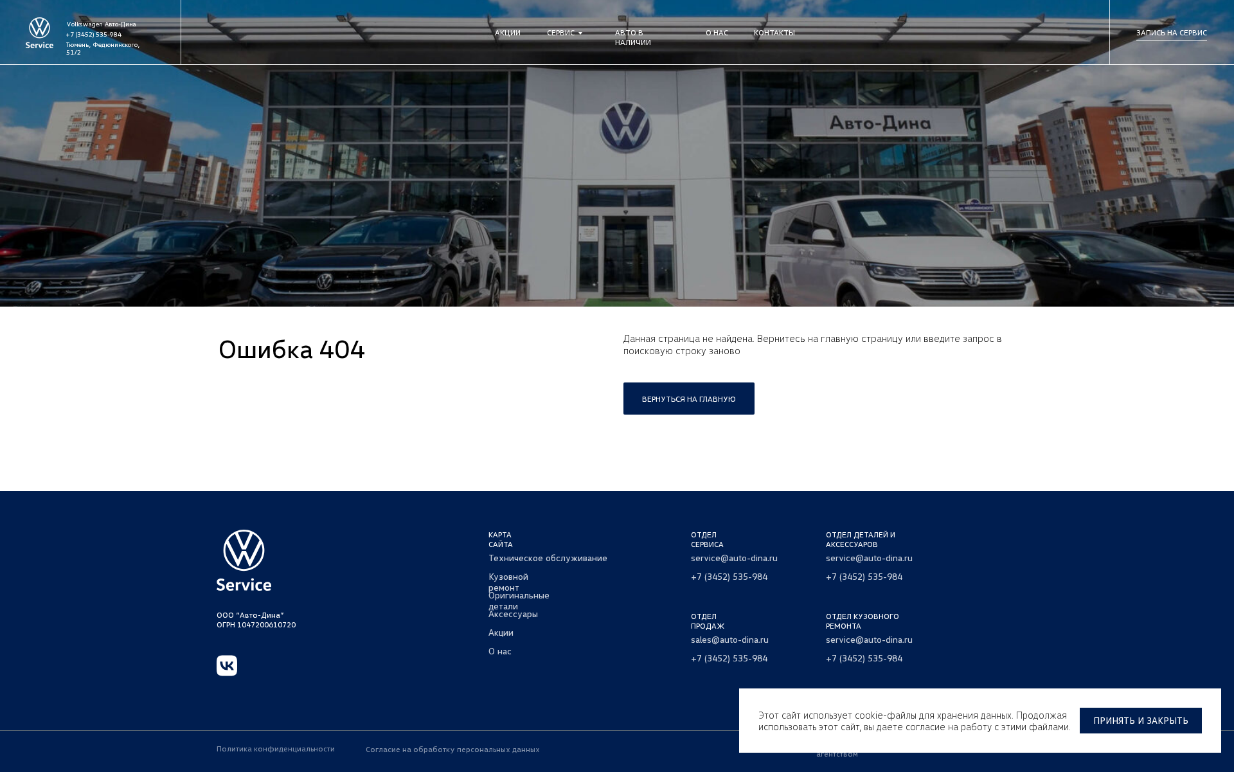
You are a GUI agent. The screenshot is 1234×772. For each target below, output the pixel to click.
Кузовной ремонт (508, 582)
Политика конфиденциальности (276, 748)
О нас (717, 32)
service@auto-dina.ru (734, 557)
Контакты (774, 32)
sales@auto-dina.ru (730, 639)
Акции (508, 32)
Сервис (561, 32)
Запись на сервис (1171, 32)
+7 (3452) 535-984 (93, 34)
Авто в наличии (633, 37)
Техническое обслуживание (547, 557)
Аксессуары (513, 613)
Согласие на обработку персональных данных (453, 749)
